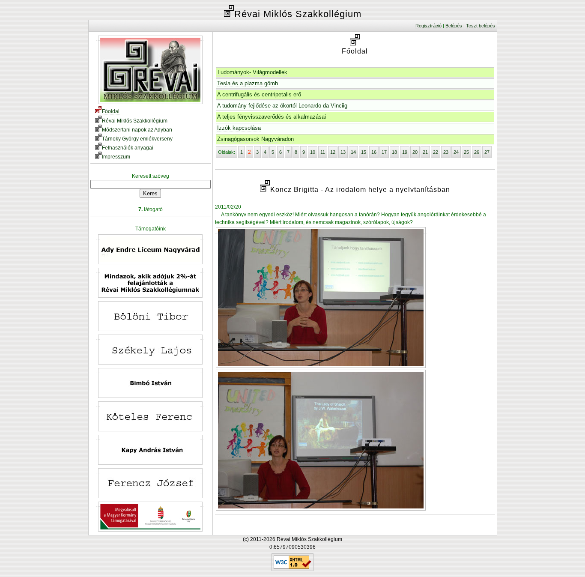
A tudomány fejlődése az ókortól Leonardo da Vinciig (282, 105)
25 (466, 152)
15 (363, 152)
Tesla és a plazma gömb (247, 83)
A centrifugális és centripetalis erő (259, 94)
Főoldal (110, 111)
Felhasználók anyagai (127, 148)
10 (312, 152)
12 (332, 152)
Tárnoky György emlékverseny (137, 139)
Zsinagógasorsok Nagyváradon (255, 139)
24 (456, 152)
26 (476, 152)
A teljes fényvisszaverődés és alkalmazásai (271, 117)
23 (445, 152)
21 (425, 152)
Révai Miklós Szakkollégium (134, 121)
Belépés (453, 25)
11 (322, 152)
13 (343, 152)
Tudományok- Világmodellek (252, 72)
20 (415, 152)
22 (435, 152)
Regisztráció (428, 25)
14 (353, 152)
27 (486, 152)
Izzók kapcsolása (239, 128)
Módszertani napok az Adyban (137, 130)
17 (384, 152)
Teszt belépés (480, 25)
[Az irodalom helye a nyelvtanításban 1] (321, 230)
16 (373, 152)
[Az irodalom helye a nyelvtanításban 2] (321, 373)
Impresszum (116, 157)
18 (394, 152)
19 (404, 152)
